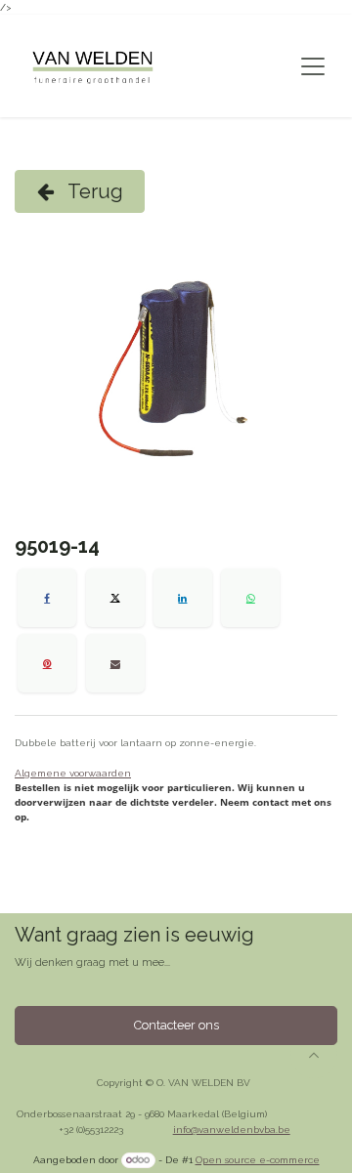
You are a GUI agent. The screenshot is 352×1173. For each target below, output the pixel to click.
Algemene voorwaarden (73, 773)
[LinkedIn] (183, 597)
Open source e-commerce (258, 1159)
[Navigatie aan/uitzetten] (312, 66)
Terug (93, 191)
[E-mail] (115, 663)
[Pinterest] (47, 663)
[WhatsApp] (250, 597)
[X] (115, 597)
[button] (313, 1054)
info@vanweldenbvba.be (231, 1129)
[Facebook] (47, 597)
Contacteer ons (176, 1025)
